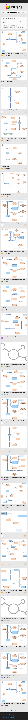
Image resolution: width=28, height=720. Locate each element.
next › (16, 710)
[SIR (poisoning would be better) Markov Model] (14, 241)
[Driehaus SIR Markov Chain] (14, 665)
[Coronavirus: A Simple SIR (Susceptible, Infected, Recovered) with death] (14, 43)
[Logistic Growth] (14, 156)
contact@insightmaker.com (5, 714)
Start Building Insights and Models (15, 13)
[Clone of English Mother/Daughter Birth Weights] (14, 269)
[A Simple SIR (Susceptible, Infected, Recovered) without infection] (14, 580)
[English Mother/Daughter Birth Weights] (14, 213)
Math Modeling (12, 25)
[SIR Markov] (14, 298)
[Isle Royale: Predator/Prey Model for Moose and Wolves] (14, 128)
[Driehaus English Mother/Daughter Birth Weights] (14, 637)
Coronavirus (20, 27)
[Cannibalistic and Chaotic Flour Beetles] (14, 552)
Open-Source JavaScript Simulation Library (9, 717)
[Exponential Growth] (14, 439)
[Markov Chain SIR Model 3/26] (14, 72)
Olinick (11, 27)
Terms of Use (12, 714)
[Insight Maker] (14, 9)
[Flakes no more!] (14, 524)
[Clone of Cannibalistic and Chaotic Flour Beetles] (14, 609)
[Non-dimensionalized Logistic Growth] (14, 100)
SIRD (15, 27)
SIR (17, 25)
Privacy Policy (16, 714)
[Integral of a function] (14, 185)
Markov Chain (5, 27)
